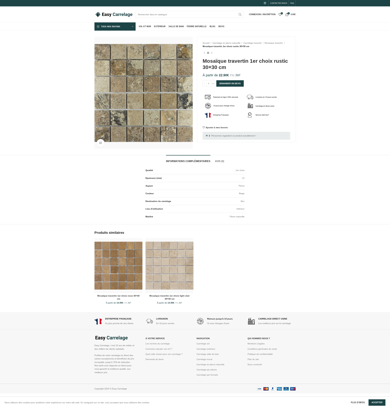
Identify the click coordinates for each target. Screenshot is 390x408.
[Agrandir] (100, 143)
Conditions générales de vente (262, 349)
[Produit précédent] (204, 53)
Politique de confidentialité (260, 354)
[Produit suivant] (212, 53)
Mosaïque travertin (274, 43)
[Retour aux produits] (208, 53)
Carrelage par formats (207, 375)
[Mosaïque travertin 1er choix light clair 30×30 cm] (169, 265)
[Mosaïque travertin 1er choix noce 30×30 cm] (118, 265)
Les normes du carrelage (157, 343)
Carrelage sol (203, 343)
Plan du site (253, 359)
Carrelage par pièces (207, 369)
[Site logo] (113, 14)
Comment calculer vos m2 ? (158, 349)
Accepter (377, 402)
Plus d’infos (358, 402)
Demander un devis (230, 83)
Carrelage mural (204, 359)
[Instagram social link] (265, 3)
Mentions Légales (256, 343)
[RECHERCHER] (240, 14)
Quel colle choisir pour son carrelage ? (164, 354)
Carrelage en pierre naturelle (226, 43)
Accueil (206, 43)
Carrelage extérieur (206, 349)
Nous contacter (255, 364)
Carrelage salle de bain (208, 354)
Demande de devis (154, 359)
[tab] (188, 159)
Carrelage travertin (252, 43)
